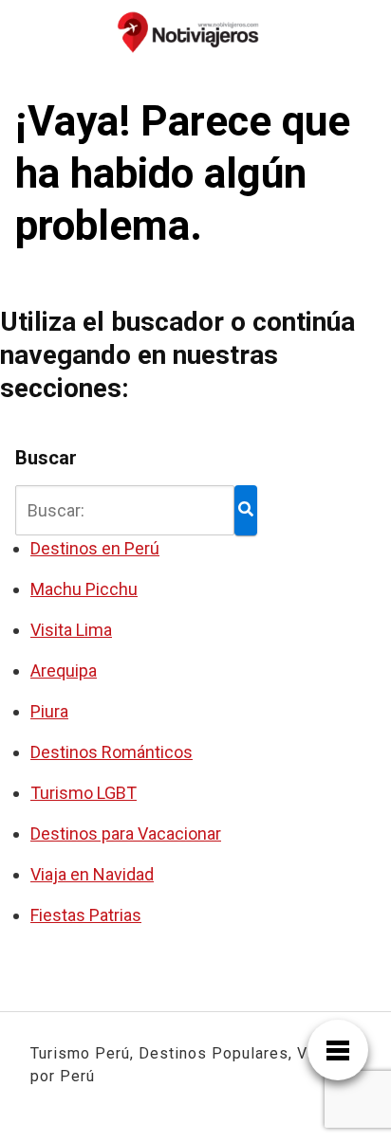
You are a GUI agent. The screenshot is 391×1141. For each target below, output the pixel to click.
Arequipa (63, 670)
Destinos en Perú (94, 548)
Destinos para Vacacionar (125, 833)
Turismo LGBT (83, 793)
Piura (49, 711)
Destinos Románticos (111, 752)
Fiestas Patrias (85, 915)
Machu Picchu (84, 589)
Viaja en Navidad (92, 874)
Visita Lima (71, 630)
